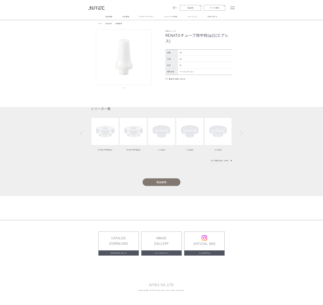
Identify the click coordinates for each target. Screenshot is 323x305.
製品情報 (109, 17)
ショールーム (192, 17)
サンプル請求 (214, 8)
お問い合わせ (212, 17)
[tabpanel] (123, 57)
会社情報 (125, 17)
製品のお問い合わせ (177, 79)
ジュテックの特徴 (170, 17)
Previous (81, 133)
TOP (100, 23)
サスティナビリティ (146, 17)
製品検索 (190, 8)
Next (242, 133)
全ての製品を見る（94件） (220, 161)
